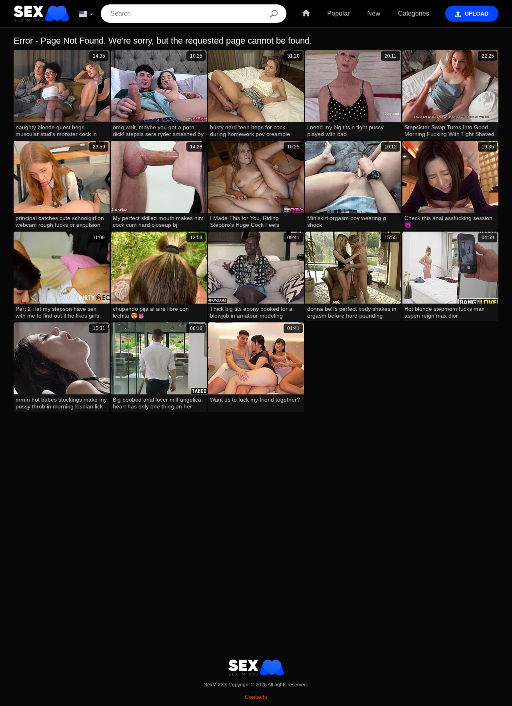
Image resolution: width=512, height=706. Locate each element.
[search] (273, 13)
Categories (413, 13)
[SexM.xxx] (41, 14)
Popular (338, 13)
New (373, 13)
